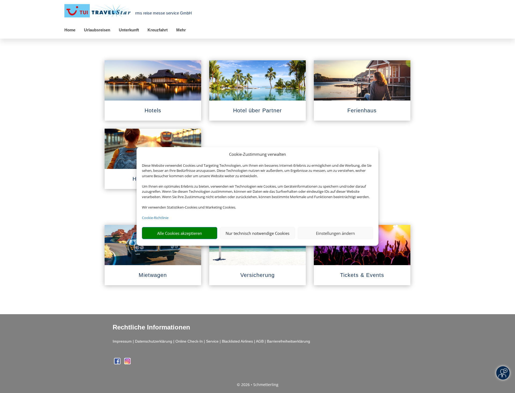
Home (69, 30)
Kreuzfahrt (158, 30)
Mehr (181, 30)
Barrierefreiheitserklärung (288, 341)
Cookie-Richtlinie (155, 217)
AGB (260, 341)
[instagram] (127, 362)
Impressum (122, 341)
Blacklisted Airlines (237, 341)
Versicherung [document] (257, 275)
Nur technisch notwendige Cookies (257, 233)
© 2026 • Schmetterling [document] (257, 384)
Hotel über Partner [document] (257, 110)
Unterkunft (129, 30)
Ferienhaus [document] (362, 110)
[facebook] (118, 362)
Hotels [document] (153, 110)
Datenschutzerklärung (153, 341)
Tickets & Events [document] (362, 275)
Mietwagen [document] (153, 275)
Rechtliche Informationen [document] (151, 327)
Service (212, 341)
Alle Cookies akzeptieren (179, 233)
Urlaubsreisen (97, 30)
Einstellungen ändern (335, 233)
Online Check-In (189, 341)
